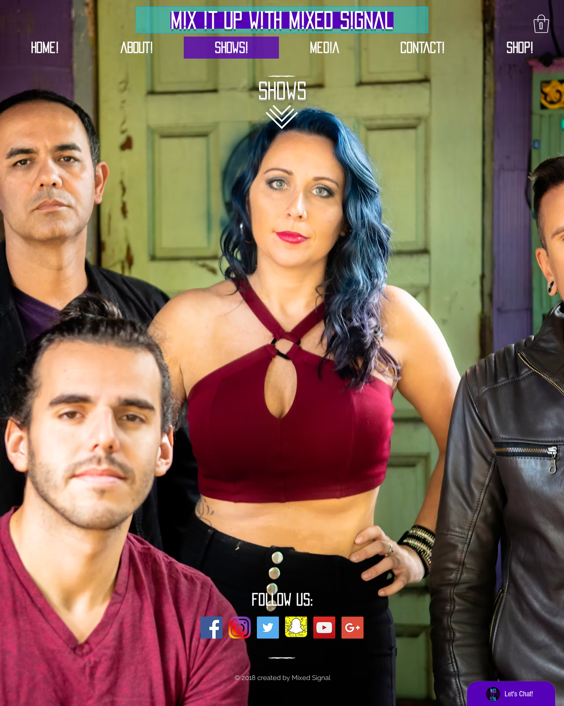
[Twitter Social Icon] (268, 628)
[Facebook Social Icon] (211, 628)
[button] (541, 24)
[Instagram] (240, 628)
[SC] (296, 628)
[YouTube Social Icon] (324, 628)
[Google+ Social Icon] (352, 628)
